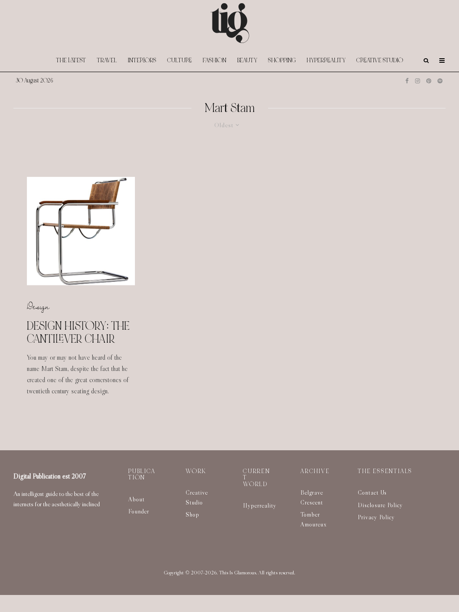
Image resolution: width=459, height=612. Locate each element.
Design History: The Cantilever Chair (78, 332)
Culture (179, 60)
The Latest (71, 60)
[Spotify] (440, 80)
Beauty (247, 60)
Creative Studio (379, 60)
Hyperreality (326, 60)
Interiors (142, 60)
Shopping (282, 60)
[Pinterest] (428, 80)
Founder (138, 511)
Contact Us (372, 492)
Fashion (214, 60)
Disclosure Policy (380, 505)
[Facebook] (407, 80)
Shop (192, 514)
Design (38, 306)
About (136, 499)
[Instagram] (417, 80)
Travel (107, 60)
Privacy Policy (376, 517)
